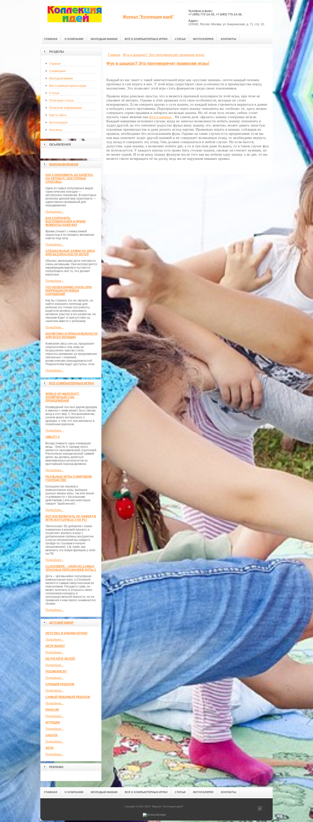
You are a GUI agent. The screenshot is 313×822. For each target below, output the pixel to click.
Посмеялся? (56, 671)
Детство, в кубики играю (66, 633)
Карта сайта (57, 115)
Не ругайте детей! (60, 658)
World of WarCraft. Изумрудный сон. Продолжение (62, 397)
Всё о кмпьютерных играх (71, 383)
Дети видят (55, 646)
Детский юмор (61, 622)
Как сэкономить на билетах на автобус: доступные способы (69, 178)
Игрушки (52, 722)
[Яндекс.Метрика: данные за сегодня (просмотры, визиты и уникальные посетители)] (154, 815)
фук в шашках (160, 117)
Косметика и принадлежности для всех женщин (71, 335)
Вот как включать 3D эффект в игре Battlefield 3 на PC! (70, 518)
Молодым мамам (61, 78)
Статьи (54, 93)
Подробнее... (54, 211)
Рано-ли (52, 709)
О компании (57, 71)
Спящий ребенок (59, 684)
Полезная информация (65, 108)
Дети (49, 748)
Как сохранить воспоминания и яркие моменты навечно (65, 221)
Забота (51, 735)
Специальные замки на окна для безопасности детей (70, 252)
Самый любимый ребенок (67, 697)
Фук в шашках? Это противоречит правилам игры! (158, 63)
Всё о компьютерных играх (67, 85)
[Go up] (260, 809)
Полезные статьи (61, 100)
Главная (55, 63)
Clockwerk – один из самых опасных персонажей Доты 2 (70, 568)
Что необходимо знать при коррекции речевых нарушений (68, 291)
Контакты (55, 130)
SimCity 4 (52, 437)
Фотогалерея (58, 122)
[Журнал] (74, 17)
